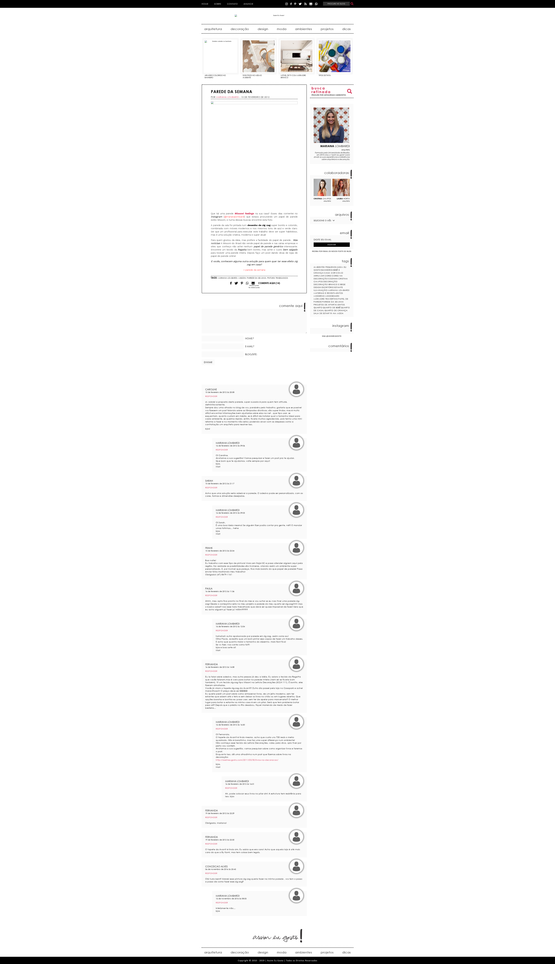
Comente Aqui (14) (269, 283)
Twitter (300, 4)
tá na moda (337, 313)
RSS (305, 4)
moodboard (332, 296)
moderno (319, 296)
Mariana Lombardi (227, 278)
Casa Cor (330, 273)
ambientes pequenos (325, 267)
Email (247, 283)
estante (338, 287)
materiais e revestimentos (328, 293)
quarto (318, 307)
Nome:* (249, 338)
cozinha (333, 278)
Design (317, 287)
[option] (221, 58)
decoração (240, 28)
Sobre (217, 4)
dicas (346, 28)
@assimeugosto (334, 336)
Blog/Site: (251, 354)
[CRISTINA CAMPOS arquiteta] (322, 187)
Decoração (330, 281)
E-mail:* (249, 346)
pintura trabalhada (277, 278)
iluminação (320, 290)
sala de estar (321, 313)
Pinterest (295, 4)
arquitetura (213, 28)
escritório (328, 287)
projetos (327, 28)
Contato (232, 4)
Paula (208, 588)
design (263, 28)
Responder (211, 396)
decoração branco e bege (329, 284)
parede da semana (256, 278)
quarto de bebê (332, 307)
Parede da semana (231, 91)
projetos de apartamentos (329, 304)
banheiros (327, 270)
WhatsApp (316, 4)
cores (327, 276)
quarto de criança (336, 310)
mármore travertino (326, 299)
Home (205, 4)
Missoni (242, 278)
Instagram (286, 4)
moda (281, 28)
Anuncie (248, 4)
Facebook (291, 4)
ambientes (303, 28)
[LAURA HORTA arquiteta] (341, 187)
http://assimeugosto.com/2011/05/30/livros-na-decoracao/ (247, 760)
